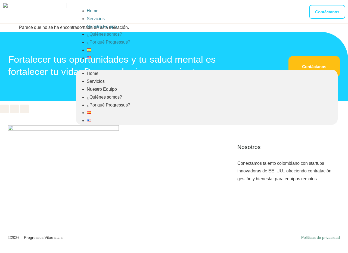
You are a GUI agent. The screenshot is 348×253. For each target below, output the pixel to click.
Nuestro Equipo (102, 26)
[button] (207, 66)
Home (92, 10)
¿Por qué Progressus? (108, 42)
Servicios (96, 18)
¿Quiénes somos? (104, 34)
